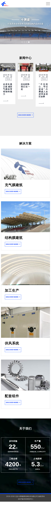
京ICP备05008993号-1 (25, 499)
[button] (22, 42)
